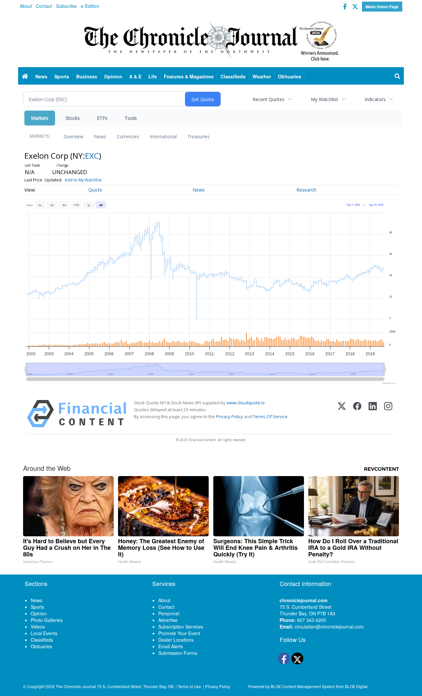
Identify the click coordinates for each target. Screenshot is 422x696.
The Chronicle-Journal (76, 686)
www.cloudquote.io (245, 403)
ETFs (102, 118)
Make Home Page (382, 7)
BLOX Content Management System (303, 686)
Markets (39, 118)
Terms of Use (189, 686)
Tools (131, 118)
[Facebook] (357, 413)
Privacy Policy (229, 416)
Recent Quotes (269, 99)
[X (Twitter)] (341, 413)
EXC (92, 155)
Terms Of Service (270, 416)
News (100, 136)
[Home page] (211, 40)
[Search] (397, 76)
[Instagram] (388, 413)
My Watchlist (324, 99)
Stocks (73, 118)
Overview (73, 136)
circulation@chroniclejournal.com (329, 626)
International (163, 136)
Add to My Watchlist (83, 180)
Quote (95, 190)
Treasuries (198, 136)
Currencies (128, 136)
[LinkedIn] (372, 413)
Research (306, 190)
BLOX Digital (356, 686)
